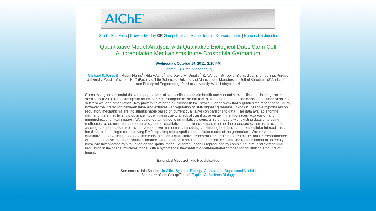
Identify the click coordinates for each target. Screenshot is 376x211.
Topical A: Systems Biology (213, 175)
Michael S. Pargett (103, 76)
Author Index (201, 35)
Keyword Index (228, 35)
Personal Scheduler (260, 35)
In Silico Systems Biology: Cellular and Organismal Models (209, 171)
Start (103, 35)
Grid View (118, 35)
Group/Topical (175, 35)
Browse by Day (143, 35)
